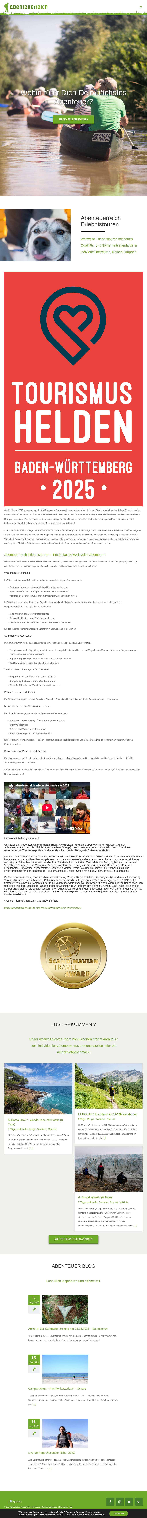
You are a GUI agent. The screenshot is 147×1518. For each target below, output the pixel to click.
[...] (31, 1148)
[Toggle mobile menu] (141, 7)
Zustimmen (119, 1513)
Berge (32, 1129)
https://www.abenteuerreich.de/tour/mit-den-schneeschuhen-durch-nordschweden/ (42, 908)
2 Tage (82, 1119)
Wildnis (124, 1202)
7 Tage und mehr (17, 1129)
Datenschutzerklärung (50, 1507)
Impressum (36, 1507)
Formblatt (63, 1507)
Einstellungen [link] (31, 1514)
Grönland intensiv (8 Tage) (95, 1197)
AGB (70, 1507)
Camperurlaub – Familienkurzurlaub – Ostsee (57, 1388)
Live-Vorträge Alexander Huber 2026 (51, 1452)
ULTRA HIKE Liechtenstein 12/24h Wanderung (107, 1114)
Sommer (42, 1129)
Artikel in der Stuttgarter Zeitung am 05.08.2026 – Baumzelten (68, 1328)
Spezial (52, 1129)
